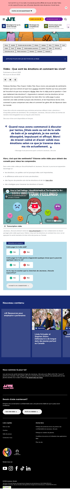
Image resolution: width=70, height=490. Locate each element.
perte (51, 45)
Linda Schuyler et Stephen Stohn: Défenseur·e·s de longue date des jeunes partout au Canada (45, 339)
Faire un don (6, 426)
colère (7, 48)
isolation (44, 48)
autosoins (48, 51)
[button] (36, 19)
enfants (37, 45)
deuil (13, 48)
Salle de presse (7, 434)
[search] (65, 19)
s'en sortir (58, 48)
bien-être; (49, 180)
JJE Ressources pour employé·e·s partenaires (14, 314)
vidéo (51, 48)
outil (64, 45)
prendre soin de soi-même (24, 45)
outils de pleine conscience (31, 48)
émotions (33, 51)
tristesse (58, 45)
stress (7, 45)
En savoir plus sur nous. (35, 377)
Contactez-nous (7, 437)
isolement (40, 51)
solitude (44, 45)
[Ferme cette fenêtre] (66, 8)
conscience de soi (9, 51)
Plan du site (39, 442)
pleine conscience (22, 51)
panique (20, 48)
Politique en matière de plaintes (45, 432)
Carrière (5, 430)
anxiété (13, 45)
